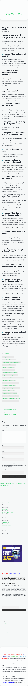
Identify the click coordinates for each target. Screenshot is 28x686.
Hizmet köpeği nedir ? (5, 502)
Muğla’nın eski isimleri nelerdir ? (7, 532)
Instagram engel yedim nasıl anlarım (8, 367)
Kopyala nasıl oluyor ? (5, 509)
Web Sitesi (3, 457)
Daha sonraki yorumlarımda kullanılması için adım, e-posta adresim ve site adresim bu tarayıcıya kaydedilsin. (14, 466)
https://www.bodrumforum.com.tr (7, 483)
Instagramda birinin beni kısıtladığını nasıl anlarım (11, 382)
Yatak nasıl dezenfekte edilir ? (6, 506)
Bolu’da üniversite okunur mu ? (7, 519)
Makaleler (7, 353)
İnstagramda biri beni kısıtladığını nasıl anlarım (10, 375)
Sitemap (11, 485)
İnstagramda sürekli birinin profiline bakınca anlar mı (11, 398)
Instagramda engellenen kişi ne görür (8, 390)
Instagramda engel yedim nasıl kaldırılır (9, 385)
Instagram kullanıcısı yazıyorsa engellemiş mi (10, 372)
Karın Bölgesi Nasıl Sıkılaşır (9, 409)
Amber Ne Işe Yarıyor (5, 623)
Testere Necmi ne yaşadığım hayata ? (8, 528)
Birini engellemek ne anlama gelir (8, 357)
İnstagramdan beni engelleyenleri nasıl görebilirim (11, 400)
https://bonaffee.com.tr (5, 485)
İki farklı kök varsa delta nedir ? (7, 525)
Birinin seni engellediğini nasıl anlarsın (9, 364)
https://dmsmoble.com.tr (20, 483)
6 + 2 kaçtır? (4, 469)
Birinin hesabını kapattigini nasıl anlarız (9, 359)
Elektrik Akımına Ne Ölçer (6, 627)
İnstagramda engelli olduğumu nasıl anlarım (10, 393)
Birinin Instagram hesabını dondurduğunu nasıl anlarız (11, 362)
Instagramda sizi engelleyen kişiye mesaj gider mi (10, 395)
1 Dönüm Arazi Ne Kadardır (9, 414)
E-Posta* (3, 451)
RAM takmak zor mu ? (5, 522)
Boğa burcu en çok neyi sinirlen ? (7, 512)
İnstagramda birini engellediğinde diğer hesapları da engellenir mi (13, 377)
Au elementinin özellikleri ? (6, 515)
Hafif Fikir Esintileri (14, 14)
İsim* (3, 445)
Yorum (3, 430)
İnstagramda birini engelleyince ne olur (9, 380)
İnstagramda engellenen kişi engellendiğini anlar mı (11, 388)
